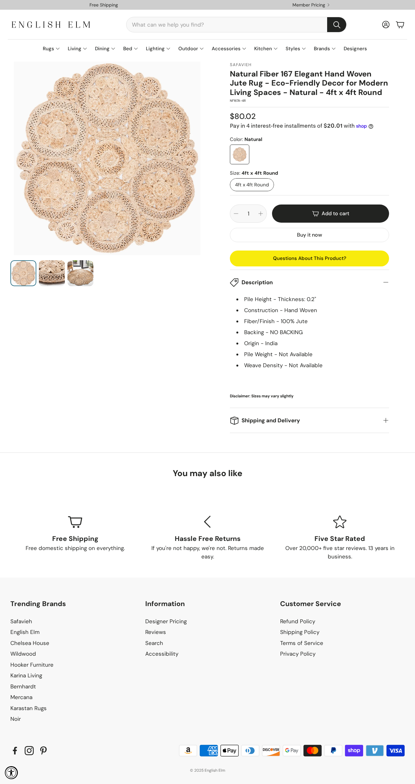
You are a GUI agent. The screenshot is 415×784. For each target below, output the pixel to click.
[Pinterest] (43, 750)
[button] (236, 24)
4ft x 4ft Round (252, 184)
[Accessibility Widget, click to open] (11, 772)
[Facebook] (14, 750)
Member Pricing (308, 5)
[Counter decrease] (236, 213)
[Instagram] (29, 750)
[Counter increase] (261, 213)
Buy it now (309, 234)
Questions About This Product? (309, 258)
